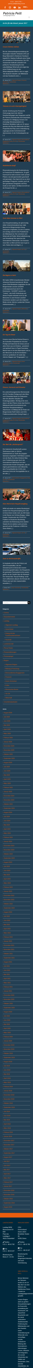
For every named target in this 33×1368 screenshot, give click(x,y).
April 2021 (7, 978)
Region (6, 660)
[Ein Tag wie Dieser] (16, 325)
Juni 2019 (7, 1070)
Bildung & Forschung (12, 668)
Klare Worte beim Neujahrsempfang (15, 504)
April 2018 (7, 1124)
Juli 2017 (7, 1161)
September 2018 (9, 1107)
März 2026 (7, 733)
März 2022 (7, 933)
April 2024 (7, 829)
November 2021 (9, 949)
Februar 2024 (8, 837)
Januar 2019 (8, 1091)
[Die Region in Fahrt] (16, 265)
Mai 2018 (7, 1120)
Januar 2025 (8, 791)
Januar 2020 (8, 1041)
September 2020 (9, 1007)
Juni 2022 (7, 920)
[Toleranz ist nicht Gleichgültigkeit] (16, 96)
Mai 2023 (7, 875)
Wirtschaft (5, 82)
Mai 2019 (7, 1074)
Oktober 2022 (8, 904)
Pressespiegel (8, 656)
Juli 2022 (7, 916)
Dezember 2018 (9, 1095)
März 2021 (7, 983)
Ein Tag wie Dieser (9, 335)
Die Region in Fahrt (9, 275)
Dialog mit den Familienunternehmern (12, 634)
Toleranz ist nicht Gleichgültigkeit (14, 106)
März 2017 (7, 1178)
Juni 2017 (7, 1165)
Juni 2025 (7, 771)
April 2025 (7, 779)
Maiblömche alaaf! (9, 165)
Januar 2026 (8, 742)
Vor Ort (14, 141)
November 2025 (9, 750)
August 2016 (8, 1207)
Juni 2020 (7, 1020)
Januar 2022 (8, 941)
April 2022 (7, 929)
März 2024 (7, 833)
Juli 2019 (7, 1066)
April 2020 (7, 1028)
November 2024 (9, 800)
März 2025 (7, 783)
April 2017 (7, 1174)
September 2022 (9, 908)
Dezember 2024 (9, 796)
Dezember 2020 (9, 995)
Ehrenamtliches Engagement (19, 478)
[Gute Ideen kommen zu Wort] (16, 208)
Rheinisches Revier (11, 689)
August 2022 (8, 912)
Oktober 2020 (8, 1003)
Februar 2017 (8, 1182)
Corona (6, 612)
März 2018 (7, 1128)
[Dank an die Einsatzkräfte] (16, 549)
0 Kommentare (12, 82)
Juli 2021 (7, 966)
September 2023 (9, 858)
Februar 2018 (8, 1132)
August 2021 (8, 962)
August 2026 (8, 712)
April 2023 (7, 879)
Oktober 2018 (8, 1103)
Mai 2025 (7, 775)
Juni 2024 (7, 821)
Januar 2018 (8, 1136)
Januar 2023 (8, 891)
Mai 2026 (7, 725)
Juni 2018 (7, 1115)
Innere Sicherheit (15, 587)
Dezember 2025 (9, 746)
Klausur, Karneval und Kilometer (14, 387)
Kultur (11, 141)
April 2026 (7, 729)
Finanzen (24, 80)
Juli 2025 (7, 766)
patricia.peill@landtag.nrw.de (16, 3)
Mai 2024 (7, 825)
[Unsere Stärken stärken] (16, 37)
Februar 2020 (8, 1037)
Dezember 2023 (9, 845)
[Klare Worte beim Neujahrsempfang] (16, 494)
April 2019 (7, 1078)
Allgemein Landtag (11, 625)
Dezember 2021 (9, 945)
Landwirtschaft (8, 644)
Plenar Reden (8, 648)
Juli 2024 (7, 816)
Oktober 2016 (8, 1199)
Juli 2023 (7, 866)
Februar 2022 (8, 937)
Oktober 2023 (8, 854)
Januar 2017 (8, 1186)
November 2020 (9, 999)
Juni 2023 (7, 870)
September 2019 (9, 1057)
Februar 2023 (8, 887)
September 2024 (9, 808)
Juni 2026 (7, 721)
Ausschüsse (9, 629)
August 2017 (8, 1157)
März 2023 (7, 883)
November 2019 (9, 1049)
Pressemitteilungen (10, 652)
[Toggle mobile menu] (29, 17)
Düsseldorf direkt (9, 617)
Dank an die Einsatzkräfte (12, 559)
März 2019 (7, 1082)
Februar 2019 (8, 1086)
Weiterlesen (6, 83)
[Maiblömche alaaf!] (16, 156)
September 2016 (9, 1203)
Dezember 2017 (9, 1140)
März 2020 (7, 1032)
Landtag (6, 621)
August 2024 (8, 812)
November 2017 (9, 1145)
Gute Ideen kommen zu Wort (12, 218)
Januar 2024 (8, 841)
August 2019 (8, 1061)
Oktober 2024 (8, 804)
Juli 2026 (7, 717)
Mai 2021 (7, 974)
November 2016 (9, 1194)
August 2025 (8, 762)
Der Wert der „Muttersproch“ (13, 444)
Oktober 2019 (8, 1053)
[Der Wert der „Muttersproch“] (16, 435)
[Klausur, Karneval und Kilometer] (16, 377)
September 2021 (9, 958)
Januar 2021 (8, 991)
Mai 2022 (7, 924)
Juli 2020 (7, 1016)
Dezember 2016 (9, 1190)
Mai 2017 (7, 1169)
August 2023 (8, 862)
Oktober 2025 (8, 754)
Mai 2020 (7, 1024)
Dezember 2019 (9, 1045)
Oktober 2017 (8, 1149)
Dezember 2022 (9, 895)
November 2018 (9, 1099)
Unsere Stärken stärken (11, 47)
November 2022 (9, 899)
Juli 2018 (7, 1111)
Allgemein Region (16, 80)
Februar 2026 (8, 737)
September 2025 (9, 758)
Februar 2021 (8, 987)
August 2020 (8, 1012)
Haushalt (8, 639)
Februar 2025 (8, 787)
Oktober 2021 (8, 953)
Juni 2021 (7, 970)
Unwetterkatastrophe (10, 702)
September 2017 (9, 1153)
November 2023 (9, 850)
